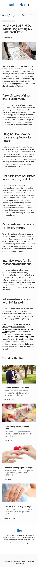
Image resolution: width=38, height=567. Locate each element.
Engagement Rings (13, 14)
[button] (3, 4)
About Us (7, 561)
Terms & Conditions (27, 561)
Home (4, 14)
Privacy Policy (15, 561)
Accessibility (20, 563)
